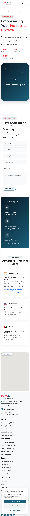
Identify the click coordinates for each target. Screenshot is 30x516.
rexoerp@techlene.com (12, 229)
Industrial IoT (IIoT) (6, 471)
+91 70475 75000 (9, 410)
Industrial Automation (7, 474)
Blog (2, 484)
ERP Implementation (7, 461)
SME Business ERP (6, 432)
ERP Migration (5, 464)
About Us (4, 481)
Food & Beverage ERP (7, 448)
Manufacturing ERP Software (9, 423)
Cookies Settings (15, 510)
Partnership (4, 487)
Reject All (15, 506)
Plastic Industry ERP (7, 451)
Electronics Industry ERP (8, 445)
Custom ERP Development (9, 429)
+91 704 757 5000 (11, 215)
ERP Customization (6, 467)
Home (2, 11)
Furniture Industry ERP (8, 442)
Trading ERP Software (7, 426)
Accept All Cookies (15, 501)
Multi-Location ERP (6, 435)
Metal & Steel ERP (6, 454)
